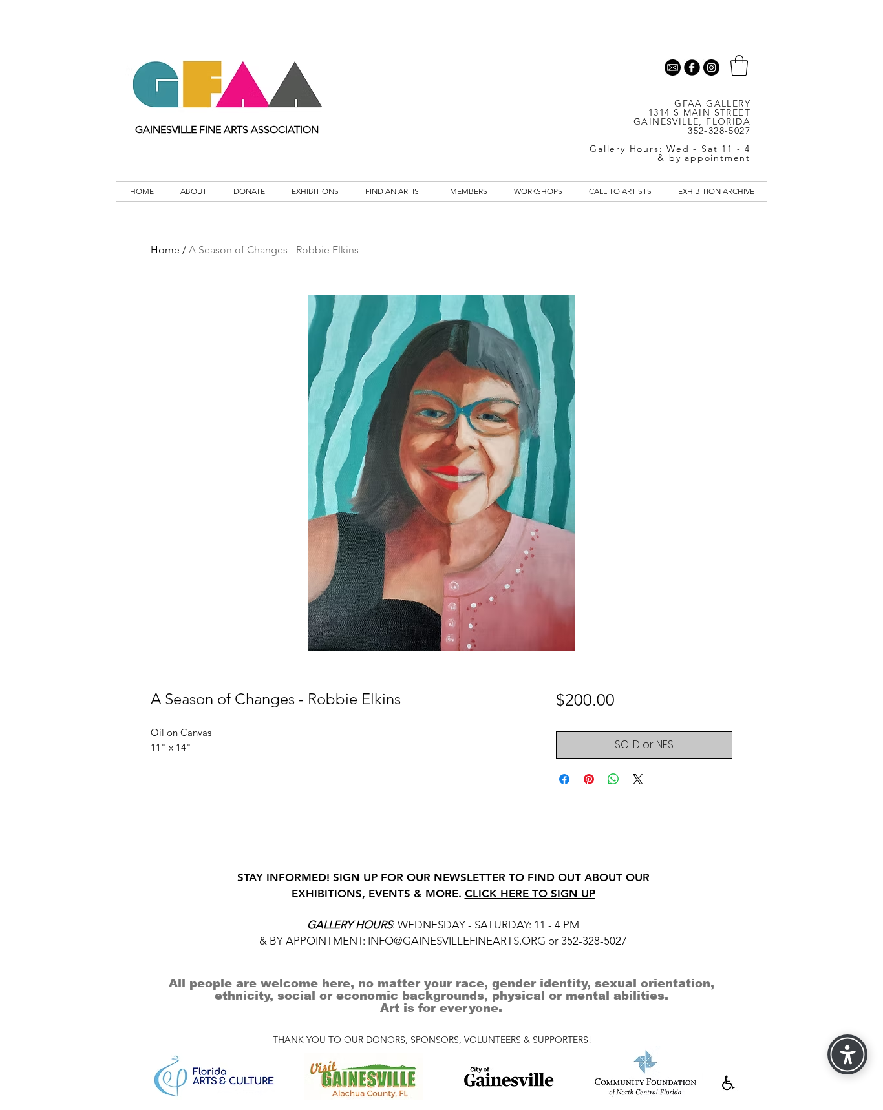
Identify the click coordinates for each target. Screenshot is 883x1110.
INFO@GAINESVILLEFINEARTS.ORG (457, 940)
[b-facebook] (692, 67)
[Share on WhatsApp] (613, 779)
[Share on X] (638, 779)
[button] (739, 65)
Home (165, 250)
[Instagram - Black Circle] (711, 67)
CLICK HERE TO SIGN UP (530, 893)
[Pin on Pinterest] (589, 779)
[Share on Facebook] (564, 779)
